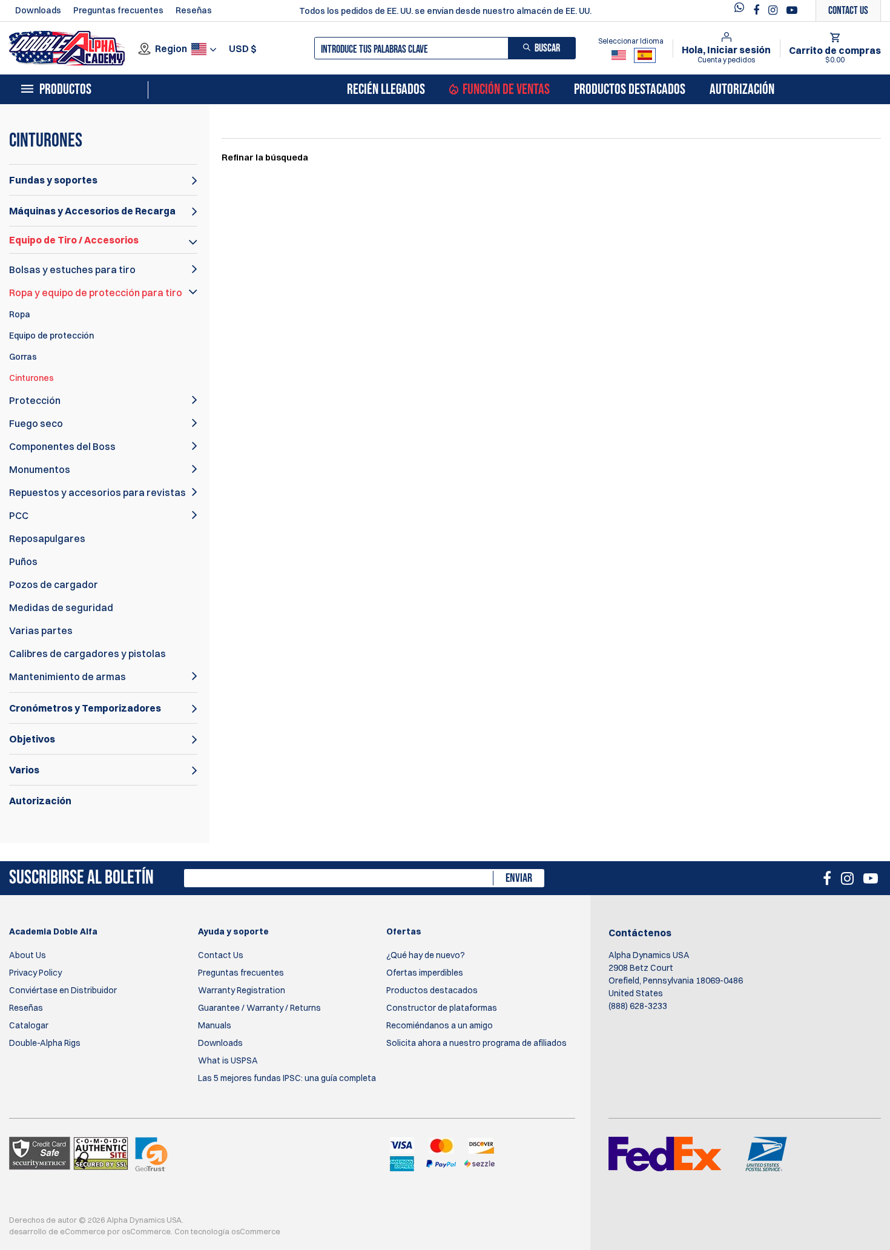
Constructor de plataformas (441, 1007)
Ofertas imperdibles (424, 972)
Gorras (23, 356)
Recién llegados (386, 89)
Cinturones (31, 377)
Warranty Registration (241, 990)
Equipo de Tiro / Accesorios (74, 240)
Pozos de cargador (53, 584)
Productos (65, 89)
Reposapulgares (47, 538)
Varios (24, 770)
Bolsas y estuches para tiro (72, 269)
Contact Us (220, 955)
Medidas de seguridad (61, 607)
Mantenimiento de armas (67, 676)
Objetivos (32, 739)
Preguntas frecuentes (118, 10)
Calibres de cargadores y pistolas (87, 653)
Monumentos (39, 469)
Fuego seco (36, 423)
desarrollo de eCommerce (57, 1231)
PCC (18, 515)
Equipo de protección (51, 335)
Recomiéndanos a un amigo (439, 1025)
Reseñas (194, 10)
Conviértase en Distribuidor (63, 990)
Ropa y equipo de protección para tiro (95, 292)
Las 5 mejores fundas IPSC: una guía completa (287, 1078)
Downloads (38, 10)
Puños (23, 561)
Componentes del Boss (62, 446)
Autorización (742, 89)
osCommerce (146, 1231)
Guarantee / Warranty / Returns (259, 1007)
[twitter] (742, 10)
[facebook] (757, 10)
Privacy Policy (35, 972)
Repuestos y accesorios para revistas (97, 492)
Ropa (19, 314)
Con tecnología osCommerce (227, 1231)
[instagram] (774, 10)
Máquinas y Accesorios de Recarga (92, 211)
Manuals (214, 1025)
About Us (27, 955)
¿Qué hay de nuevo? (425, 955)
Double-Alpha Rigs (45, 1042)
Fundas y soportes (53, 180)
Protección (35, 400)
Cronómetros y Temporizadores (85, 708)
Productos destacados (629, 89)
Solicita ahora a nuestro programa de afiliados (476, 1042)
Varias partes (41, 630)
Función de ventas (506, 89)
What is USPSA (228, 1060)
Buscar (547, 48)
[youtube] (791, 10)
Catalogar (28, 1025)
